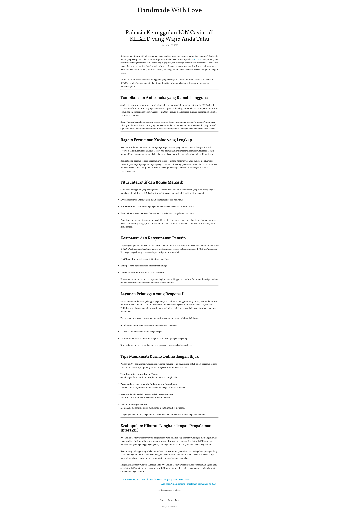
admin (177, 490)
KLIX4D (197, 59)
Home (162, 500)
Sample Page (174, 500)
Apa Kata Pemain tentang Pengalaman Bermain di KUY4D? (188, 484)
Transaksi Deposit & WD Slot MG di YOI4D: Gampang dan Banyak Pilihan (156, 479)
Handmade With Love (169, 10)
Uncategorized (166, 490)
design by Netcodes (169, 506)
